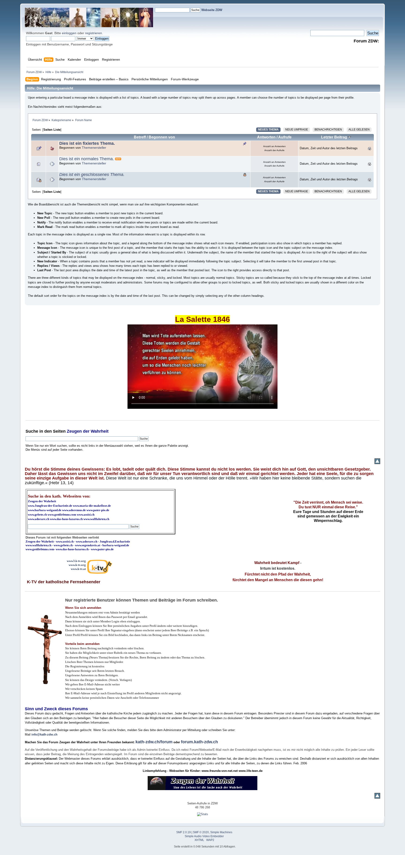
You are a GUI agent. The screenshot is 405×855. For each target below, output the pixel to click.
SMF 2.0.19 (183, 832)
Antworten (266, 137)
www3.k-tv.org (76, 561)
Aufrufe (285, 137)
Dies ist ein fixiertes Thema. (87, 143)
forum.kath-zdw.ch (199, 742)
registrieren (93, 33)
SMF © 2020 (201, 832)
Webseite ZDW (211, 10)
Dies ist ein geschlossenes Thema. (91, 174)
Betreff (140, 137)
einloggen (69, 33)
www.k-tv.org (77, 565)
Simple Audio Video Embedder (204, 836)
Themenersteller (94, 147)
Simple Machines (221, 832)
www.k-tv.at (78, 569)
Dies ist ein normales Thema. (86, 158)
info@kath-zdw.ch (44, 734)
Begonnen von (162, 137)
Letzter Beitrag (334, 137)
